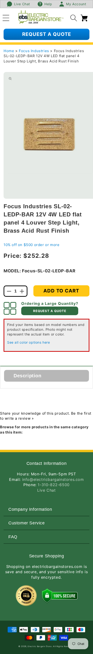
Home (9, 51)
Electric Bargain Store (40, 646)
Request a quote (46, 34)
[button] (6, 17)
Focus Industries (34, 51)
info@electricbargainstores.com (53, 479)
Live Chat (46, 490)
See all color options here (28, 342)
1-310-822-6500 (53, 484)
